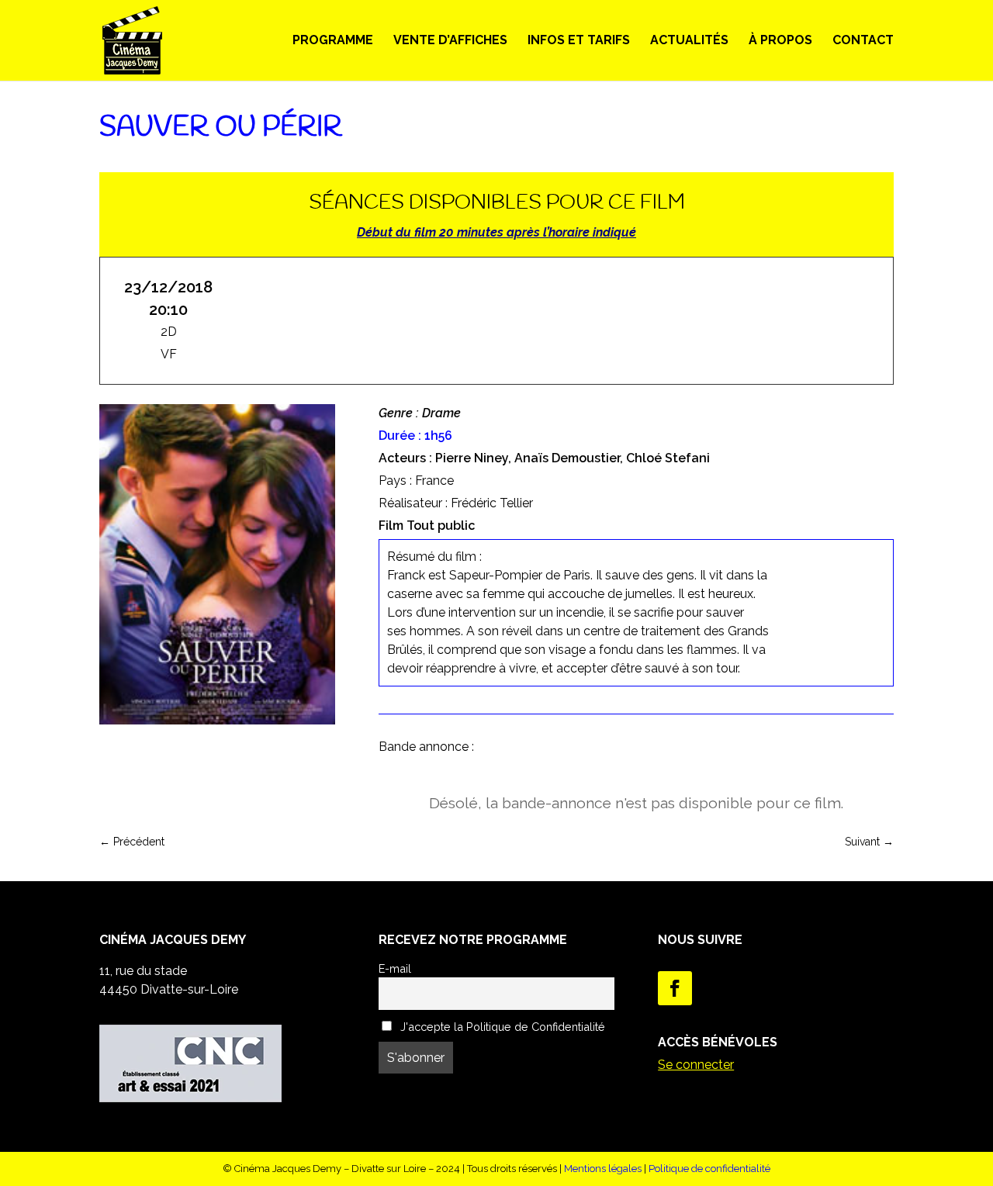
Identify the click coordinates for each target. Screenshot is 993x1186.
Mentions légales (603, 1168)
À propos (780, 41)
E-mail (395, 968)
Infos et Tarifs (579, 41)
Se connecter (696, 1064)
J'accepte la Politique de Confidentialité (501, 1026)
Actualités (689, 41)
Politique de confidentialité (709, 1168)
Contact (863, 41)
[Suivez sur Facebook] (675, 988)
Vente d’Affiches (450, 41)
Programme (332, 41)
